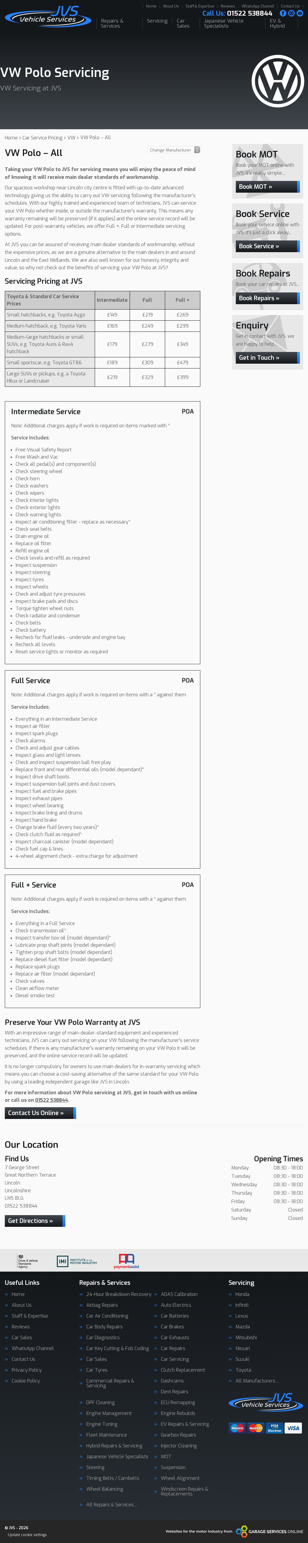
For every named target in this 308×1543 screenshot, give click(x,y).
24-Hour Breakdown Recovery (119, 1294)
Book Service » (259, 246)
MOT (166, 1456)
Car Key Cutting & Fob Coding (117, 1348)
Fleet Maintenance (106, 1435)
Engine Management (109, 1413)
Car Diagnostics (103, 1337)
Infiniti (242, 1305)
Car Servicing (175, 1359)
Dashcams (172, 1381)
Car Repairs (173, 1348)
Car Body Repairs (104, 1327)
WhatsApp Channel (258, 6)
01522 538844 (237, 13)
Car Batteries (175, 1316)
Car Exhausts (175, 1337)
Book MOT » (255, 187)
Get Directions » (30, 1221)
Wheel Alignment (180, 1478)
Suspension (173, 1467)
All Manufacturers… (257, 1381)
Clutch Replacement (183, 1370)
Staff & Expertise (200, 6)
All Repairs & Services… (111, 1504)
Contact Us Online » (36, 1113)
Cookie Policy (26, 1381)
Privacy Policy (27, 1370)
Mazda (243, 1327)
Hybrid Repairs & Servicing (114, 1446)
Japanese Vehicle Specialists (224, 23)
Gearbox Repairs (178, 1435)
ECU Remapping (178, 1402)
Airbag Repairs (102, 1305)
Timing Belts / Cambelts (112, 1478)
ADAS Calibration (179, 1294)
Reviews (228, 6)
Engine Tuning (102, 1424)
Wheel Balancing (104, 1489)
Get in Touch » (259, 358)
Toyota (243, 1370)
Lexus (242, 1316)
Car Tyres (96, 1370)
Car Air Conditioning (107, 1316)
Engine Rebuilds (178, 1413)
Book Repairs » (259, 298)
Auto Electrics (176, 1305)
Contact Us (290, 6)
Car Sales (183, 23)
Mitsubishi (246, 1337)
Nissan (243, 1348)
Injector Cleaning (179, 1446)
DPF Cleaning (100, 1402)
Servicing (157, 20)
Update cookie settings (27, 1534)
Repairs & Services (112, 23)
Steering (95, 1467)
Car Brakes (172, 1327)
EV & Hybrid (277, 23)
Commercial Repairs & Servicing (110, 1383)
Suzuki (242, 1359)
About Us (171, 6)
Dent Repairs (174, 1391)
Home (151, 6)
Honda (242, 1294)
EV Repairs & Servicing (185, 1424)
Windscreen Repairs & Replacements (184, 1491)
